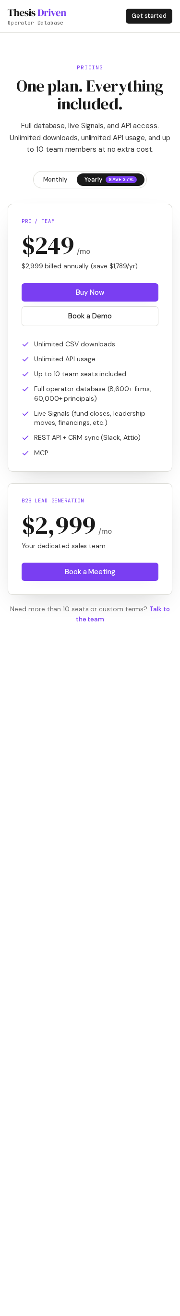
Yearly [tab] (109, 179)
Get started (149, 16)
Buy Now (90, 292)
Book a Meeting (90, 571)
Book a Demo (89, 316)
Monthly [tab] (55, 179)
